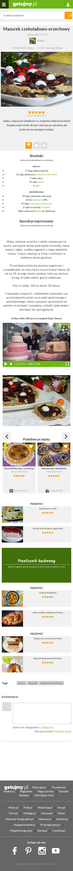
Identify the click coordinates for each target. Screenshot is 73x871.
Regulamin (26, 791)
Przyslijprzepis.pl (50, 824)
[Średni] (33, 112)
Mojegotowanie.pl (24, 824)
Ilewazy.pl (47, 813)
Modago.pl (29, 813)
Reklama (24, 795)
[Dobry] (36, 112)
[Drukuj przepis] (44, 145)
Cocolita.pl (58, 830)
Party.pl (13, 813)
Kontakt (63, 791)
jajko (37, 185)
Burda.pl (42, 830)
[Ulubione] (31, 447)
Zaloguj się (47, 727)
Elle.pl (61, 813)
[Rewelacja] (43, 112)
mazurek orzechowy (51, 682)
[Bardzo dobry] (40, 112)
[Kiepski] (29, 112)
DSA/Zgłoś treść (44, 795)
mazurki (33, 682)
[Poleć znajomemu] (36, 145)
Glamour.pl (44, 819)
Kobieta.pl (62, 819)
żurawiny (45, 207)
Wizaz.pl (13, 807)
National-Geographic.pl (19, 819)
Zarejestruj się (62, 731)
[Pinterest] (30, 850)
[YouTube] (57, 850)
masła (40, 181)
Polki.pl (28, 807)
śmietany (37, 199)
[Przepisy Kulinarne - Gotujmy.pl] (25, 3)
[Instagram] (43, 850)
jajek (38, 210)
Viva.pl (61, 807)
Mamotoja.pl (44, 807)
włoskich (52, 174)
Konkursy (9, 791)
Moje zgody (39, 787)
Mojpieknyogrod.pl (21, 830)
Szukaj (68, 15)
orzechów (41, 174)
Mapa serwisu (45, 791)
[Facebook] (16, 850)
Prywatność (59, 787)
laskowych (46, 203)
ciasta (21, 682)
